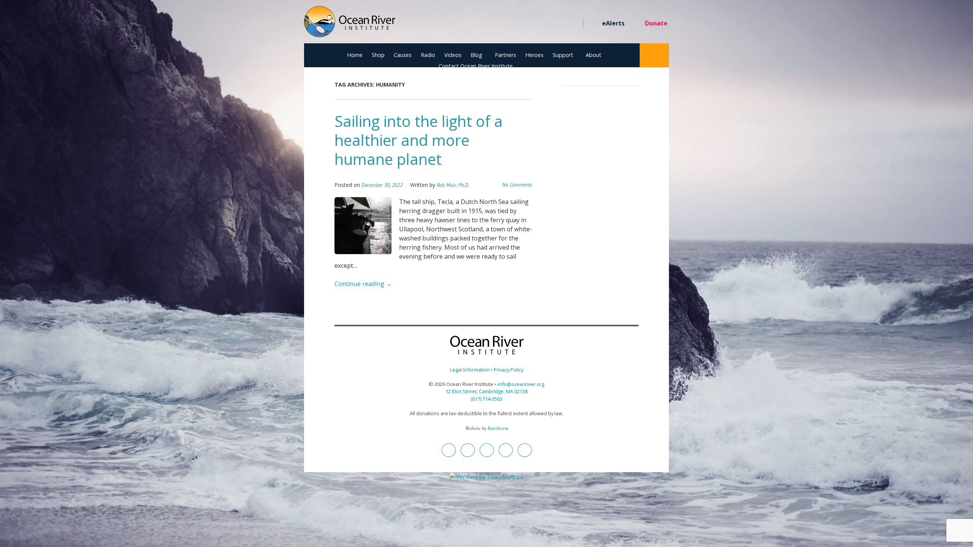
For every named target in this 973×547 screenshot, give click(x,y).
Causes (403, 54)
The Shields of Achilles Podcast (573, 23)
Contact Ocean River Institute (476, 66)
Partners (505, 54)
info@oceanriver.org (521, 384)
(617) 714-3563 (486, 398)
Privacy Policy (508, 369)
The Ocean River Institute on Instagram (532, 23)
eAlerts (613, 23)
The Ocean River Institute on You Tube (546, 23)
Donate (656, 23)
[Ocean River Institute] (349, 25)
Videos (452, 54)
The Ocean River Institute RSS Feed (560, 23)
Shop (378, 54)
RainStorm (498, 428)
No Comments (517, 184)
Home (355, 54)
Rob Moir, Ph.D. (453, 185)
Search (654, 55)
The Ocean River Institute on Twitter (519, 23)
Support (563, 54)
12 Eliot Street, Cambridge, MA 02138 (486, 391)
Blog (476, 54)
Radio (428, 54)
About (593, 54)
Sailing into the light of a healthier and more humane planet (418, 140)
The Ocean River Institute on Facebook (505, 23)
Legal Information (470, 369)
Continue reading (363, 284)
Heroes (534, 54)
